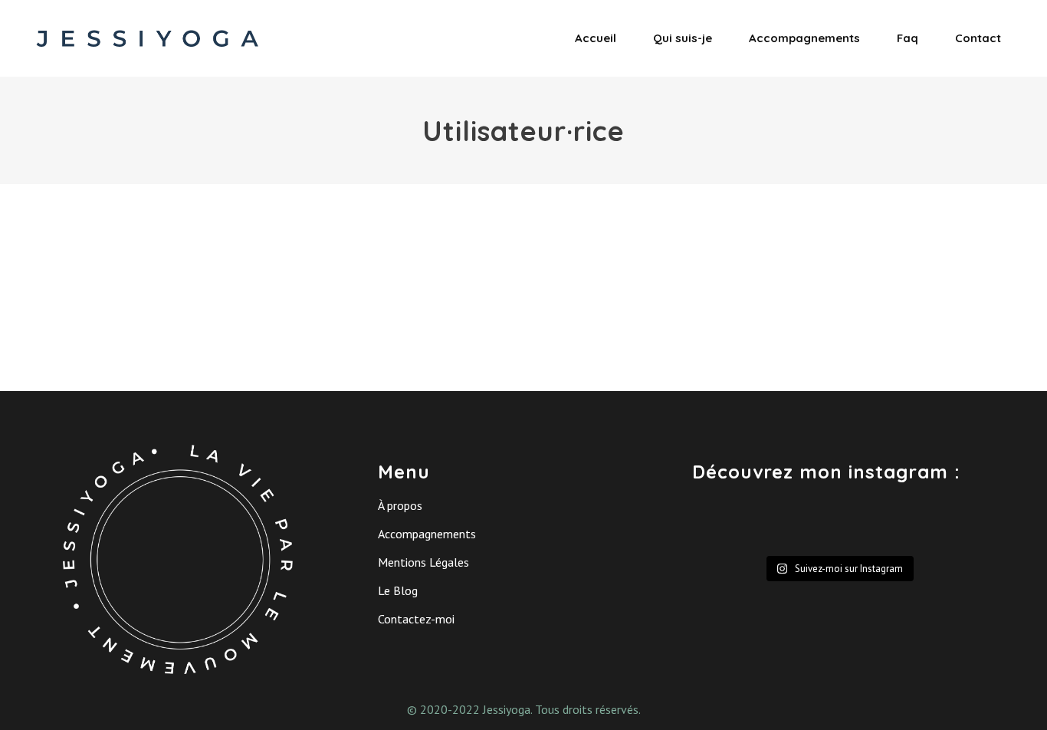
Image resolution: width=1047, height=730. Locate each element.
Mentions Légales (423, 562)
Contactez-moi (416, 618)
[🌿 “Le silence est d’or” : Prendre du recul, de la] (950, 524)
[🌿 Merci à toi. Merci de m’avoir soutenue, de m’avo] (801, 524)
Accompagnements (427, 533)
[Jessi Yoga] (240, 211)
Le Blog (398, 590)
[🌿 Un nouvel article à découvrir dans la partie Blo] (876, 524)
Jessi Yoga (371, 237)
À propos (400, 505)
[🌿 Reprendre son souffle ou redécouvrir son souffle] (726, 524)
